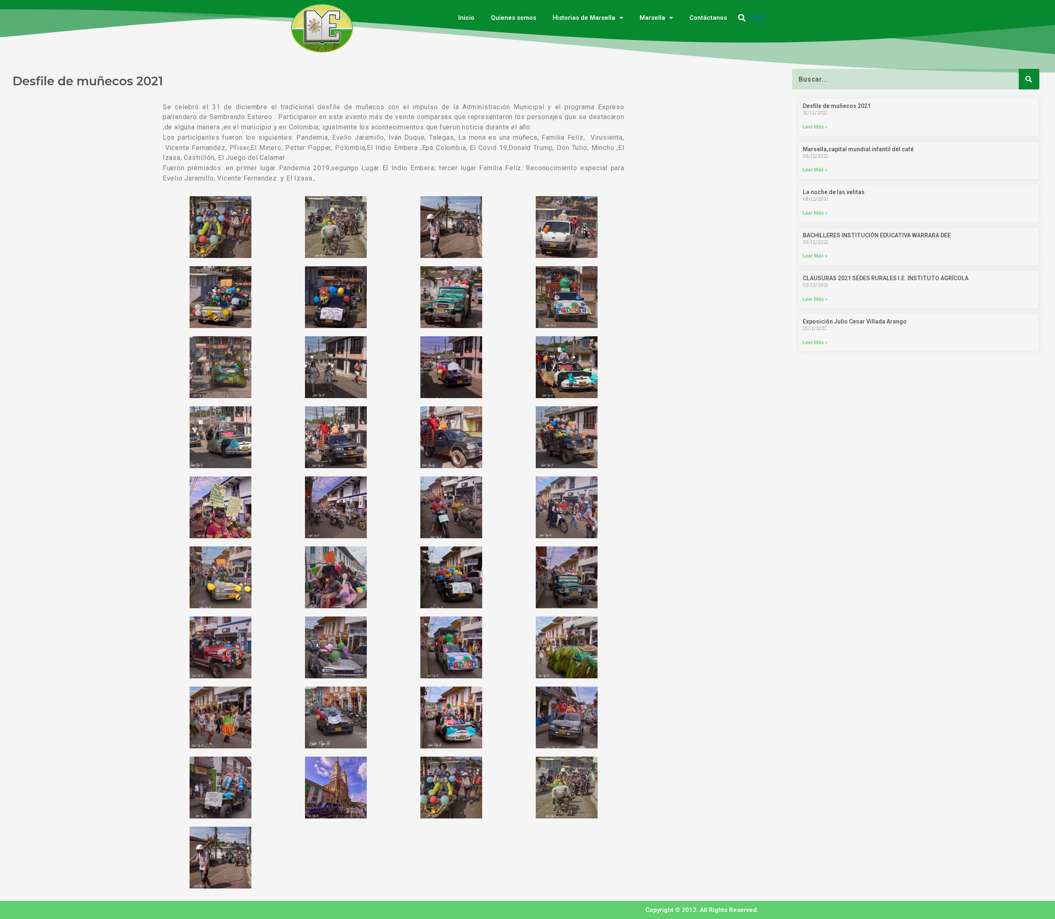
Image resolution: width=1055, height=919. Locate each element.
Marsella (652, 17)
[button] (742, 18)
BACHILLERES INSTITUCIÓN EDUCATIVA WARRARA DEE (877, 235)
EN (752, 18)
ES (761, 18)
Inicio (466, 17)
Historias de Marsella (584, 17)
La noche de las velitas (834, 192)
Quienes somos (513, 17)
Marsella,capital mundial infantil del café (858, 149)
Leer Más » (815, 127)
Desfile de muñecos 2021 (837, 106)
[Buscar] (1029, 79)
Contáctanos (708, 17)
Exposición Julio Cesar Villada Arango (855, 321)
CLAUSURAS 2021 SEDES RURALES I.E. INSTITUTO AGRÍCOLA (885, 278)
